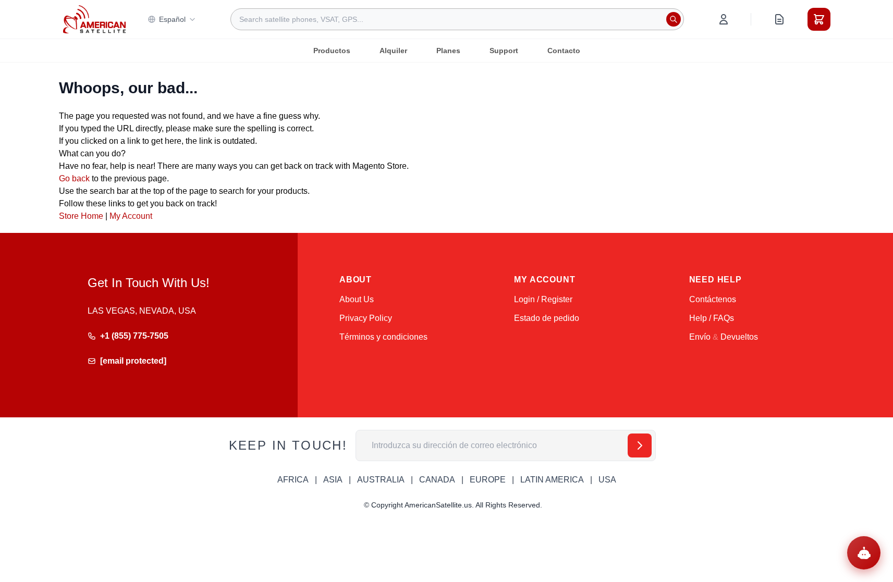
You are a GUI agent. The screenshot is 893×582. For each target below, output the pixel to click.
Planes (448, 50)
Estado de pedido (546, 318)
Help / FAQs (711, 318)
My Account (130, 216)
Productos (331, 50)
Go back (74, 178)
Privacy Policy (365, 318)
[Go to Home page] (94, 19)
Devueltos (739, 336)
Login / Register (543, 299)
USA (607, 479)
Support (504, 50)
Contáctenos (712, 299)
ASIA (332, 479)
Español (172, 19)
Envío (700, 336)
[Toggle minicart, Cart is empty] (819, 19)
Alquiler (393, 50)
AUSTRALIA (381, 479)
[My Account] (723, 19)
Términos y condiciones (383, 336)
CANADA (437, 479)
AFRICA (293, 479)
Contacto (563, 50)
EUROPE (488, 479)
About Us (356, 299)
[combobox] (457, 19)
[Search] (673, 19)
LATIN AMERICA (552, 479)
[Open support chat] (863, 552)
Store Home (81, 216)
